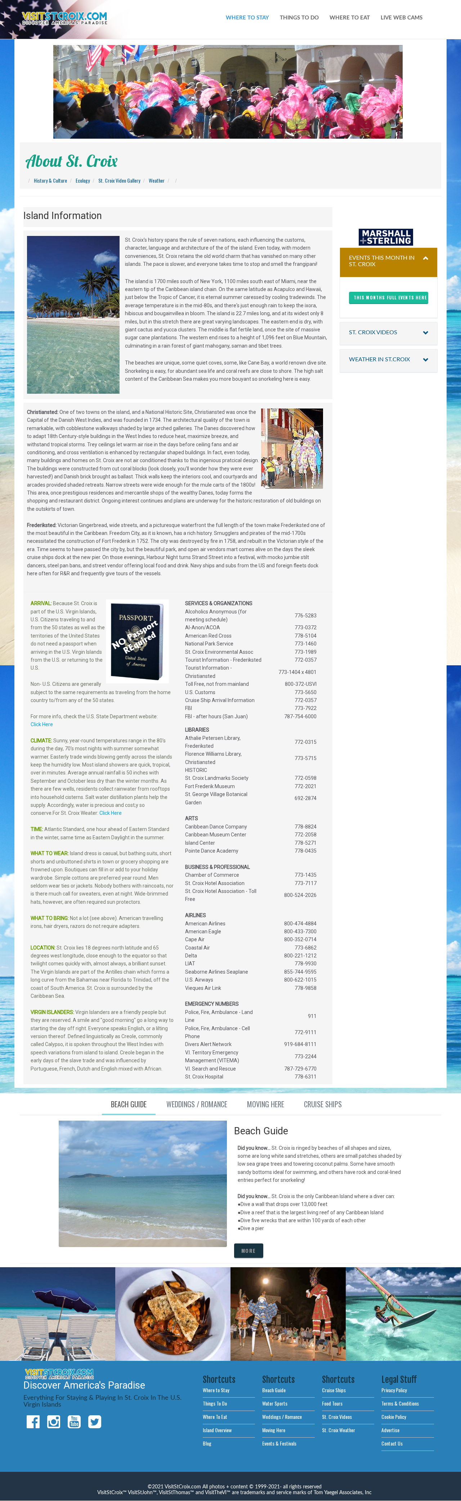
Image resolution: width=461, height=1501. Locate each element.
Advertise (390, 1430)
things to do (299, 18)
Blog (207, 1443)
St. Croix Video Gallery (119, 180)
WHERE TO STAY (247, 18)
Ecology (83, 180)
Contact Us (392, 1443)
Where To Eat (215, 1416)
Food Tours (332, 1403)
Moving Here (273, 1430)
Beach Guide (274, 1390)
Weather (157, 180)
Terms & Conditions (400, 1403)
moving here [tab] (265, 1104)
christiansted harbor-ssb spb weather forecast (388, 214)
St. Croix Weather (338, 1430)
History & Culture (50, 180)
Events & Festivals (279, 1443)
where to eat (350, 18)
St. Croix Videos (337, 1416)
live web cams (401, 18)
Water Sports (274, 1403)
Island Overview (217, 1430)
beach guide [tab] (129, 1104)
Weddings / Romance (282, 1416)
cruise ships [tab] (323, 1104)
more (248, 1250)
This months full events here (390, 297)
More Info (177, 1335)
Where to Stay (216, 1390)
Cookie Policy (393, 1416)
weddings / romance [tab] (196, 1104)
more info (57, 1340)
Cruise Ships (334, 1390)
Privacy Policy (394, 1390)
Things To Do (215, 1403)
